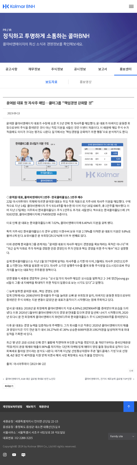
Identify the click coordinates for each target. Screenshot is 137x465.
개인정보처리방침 (12, 406)
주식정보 (57, 69)
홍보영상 (86, 81)
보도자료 (51, 81)
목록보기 (9, 386)
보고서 (102, 69)
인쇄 (131, 370)
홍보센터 (125, 69)
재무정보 (34, 69)
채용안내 (44, 406)
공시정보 (80, 69)
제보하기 (30, 406)
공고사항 (11, 69)
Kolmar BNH (19, 6)
